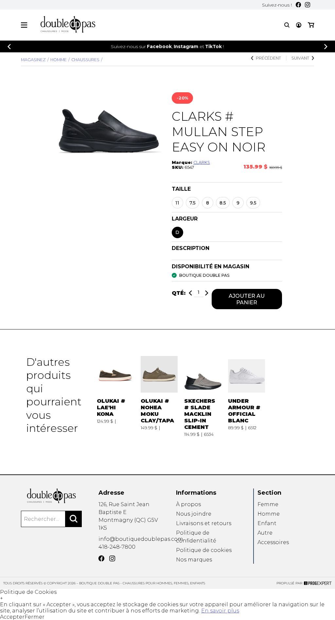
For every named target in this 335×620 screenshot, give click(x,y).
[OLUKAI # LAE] (115, 396)
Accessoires (273, 542)
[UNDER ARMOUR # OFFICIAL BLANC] (246, 396)
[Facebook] (298, 5)
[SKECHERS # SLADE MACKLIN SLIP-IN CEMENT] (202, 396)
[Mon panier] (311, 25)
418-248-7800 (116, 547)
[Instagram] (307, 5)
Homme (58, 59)
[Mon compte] (298, 25)
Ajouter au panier (247, 299)
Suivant (300, 58)
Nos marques (194, 560)
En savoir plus (220, 611)
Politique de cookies (204, 550)
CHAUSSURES (85, 59)
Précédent (268, 58)
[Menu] (24, 25)
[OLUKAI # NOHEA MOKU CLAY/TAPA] (159, 396)
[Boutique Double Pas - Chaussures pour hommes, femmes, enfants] (51, 495)
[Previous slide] (9, 47)
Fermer (34, 617)
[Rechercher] (73, 519)
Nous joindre (193, 514)
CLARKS (201, 162)
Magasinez (33, 59)
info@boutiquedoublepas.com (140, 539)
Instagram (186, 46)
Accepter (12, 617)
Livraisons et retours (203, 523)
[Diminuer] (190, 293)
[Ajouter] (206, 293)
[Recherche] (287, 25)
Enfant (266, 523)
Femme (267, 504)
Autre (265, 533)
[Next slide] (325, 47)
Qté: (178, 293)
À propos (188, 504)
